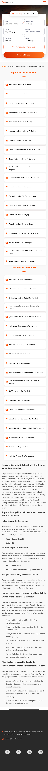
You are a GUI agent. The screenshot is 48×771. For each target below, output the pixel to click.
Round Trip (31, 14)
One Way (18, 14)
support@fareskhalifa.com (13, 739)
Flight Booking (12, 66)
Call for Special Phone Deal (24, 47)
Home (4, 66)
